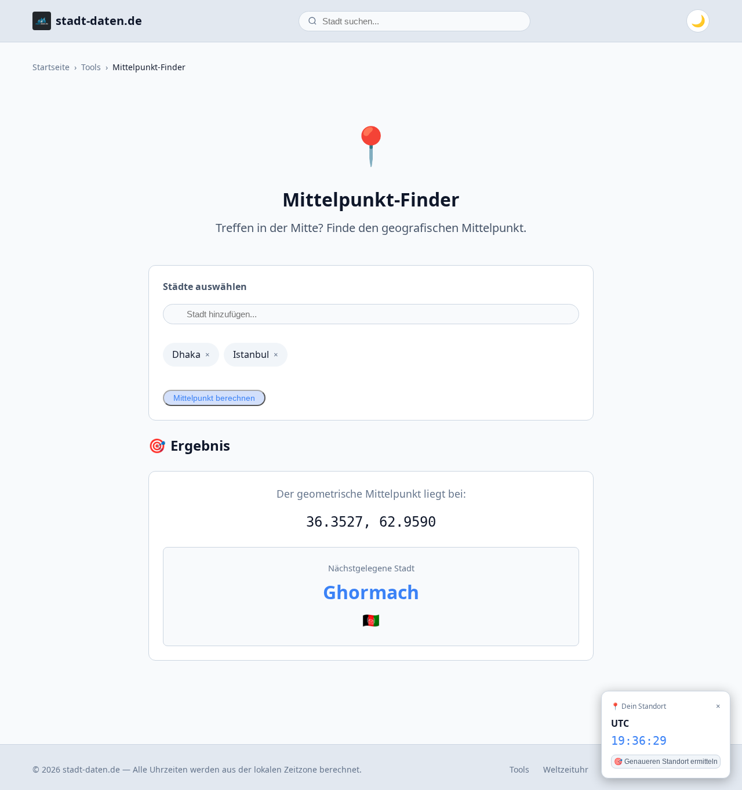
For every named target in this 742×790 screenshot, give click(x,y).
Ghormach (371, 591)
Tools (91, 67)
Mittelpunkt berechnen (214, 398)
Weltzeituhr (565, 769)
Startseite (51, 67)
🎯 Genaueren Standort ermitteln (666, 762)
